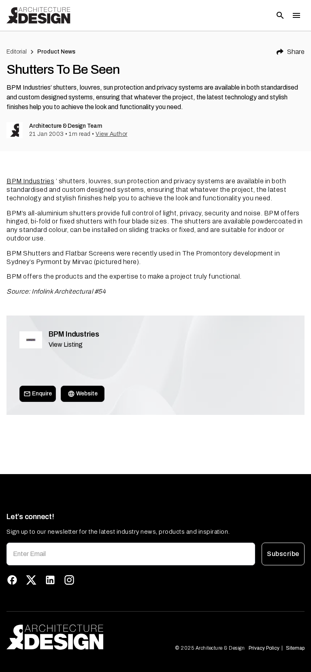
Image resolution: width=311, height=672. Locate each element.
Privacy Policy (264, 648)
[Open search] (280, 15)
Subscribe (283, 553)
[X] (31, 580)
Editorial (16, 52)
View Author (112, 134)
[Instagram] (69, 580)
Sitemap (295, 648)
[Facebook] (12, 580)
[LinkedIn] (50, 580)
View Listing (66, 344)
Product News (56, 52)
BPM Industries (30, 181)
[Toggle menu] (296, 15)
